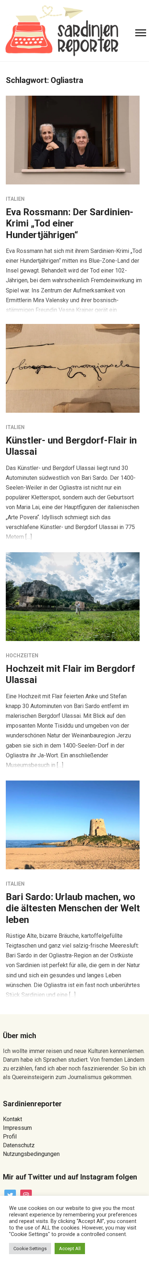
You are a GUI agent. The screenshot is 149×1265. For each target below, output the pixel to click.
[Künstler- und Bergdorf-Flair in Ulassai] (73, 368)
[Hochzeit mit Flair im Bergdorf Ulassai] (73, 596)
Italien (15, 199)
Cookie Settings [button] (30, 1248)
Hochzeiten (22, 655)
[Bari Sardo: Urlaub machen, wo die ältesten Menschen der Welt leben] (73, 824)
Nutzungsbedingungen (31, 1153)
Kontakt (12, 1119)
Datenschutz (19, 1145)
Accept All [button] (70, 1248)
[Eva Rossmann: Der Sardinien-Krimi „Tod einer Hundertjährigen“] (73, 139)
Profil (10, 1136)
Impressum (17, 1127)
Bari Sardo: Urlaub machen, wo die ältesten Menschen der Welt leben (73, 908)
